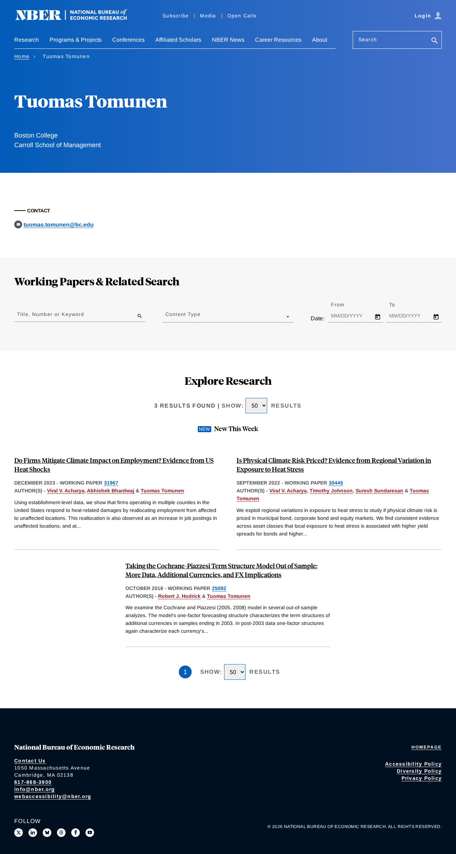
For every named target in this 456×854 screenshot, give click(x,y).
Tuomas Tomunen (162, 490)
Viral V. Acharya (65, 490)
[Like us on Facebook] (75, 832)
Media (208, 16)
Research (26, 40)
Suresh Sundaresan (379, 490)
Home (22, 56)
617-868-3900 (33, 782)
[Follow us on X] (18, 832)
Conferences (128, 40)
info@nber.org (34, 789)
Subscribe (175, 16)
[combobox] (166, 316)
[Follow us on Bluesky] (47, 832)
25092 (219, 588)
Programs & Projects (76, 40)
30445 (336, 483)
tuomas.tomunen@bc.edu (59, 225)
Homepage (426, 747)
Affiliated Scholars (178, 40)
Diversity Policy (419, 771)
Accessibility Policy (413, 764)
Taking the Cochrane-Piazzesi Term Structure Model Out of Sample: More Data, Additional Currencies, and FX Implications (221, 570)
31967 (111, 483)
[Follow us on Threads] (61, 832)
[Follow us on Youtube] (90, 832)
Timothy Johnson (331, 490)
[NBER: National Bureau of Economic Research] (77, 19)
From (344, 304)
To (398, 304)
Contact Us (30, 761)
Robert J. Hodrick (179, 596)
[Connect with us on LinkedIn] (32, 832)
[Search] (434, 41)
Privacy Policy (421, 778)
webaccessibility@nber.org (52, 796)
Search (367, 39)
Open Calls (242, 16)
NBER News (228, 40)
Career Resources (278, 40)
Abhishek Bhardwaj (110, 490)
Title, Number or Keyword (50, 314)
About (319, 40)
